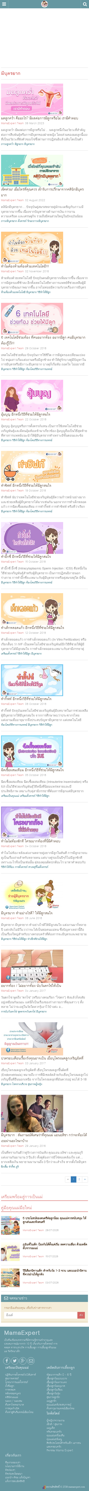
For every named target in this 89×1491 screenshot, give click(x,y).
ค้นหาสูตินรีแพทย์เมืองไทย (19, 1412)
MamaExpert (44, 4)
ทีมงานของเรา (12, 1462)
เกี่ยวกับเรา (13, 1455)
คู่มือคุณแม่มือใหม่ (16, 1207)
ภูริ (17, 1166)
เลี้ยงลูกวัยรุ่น (53, 1393)
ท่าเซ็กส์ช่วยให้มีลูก (37, 939)
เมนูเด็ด (51, 1428)
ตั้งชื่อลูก (9, 1386)
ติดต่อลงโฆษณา (13, 1474)
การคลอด (10, 1390)
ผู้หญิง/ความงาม (56, 1420)
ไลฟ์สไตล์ (53, 1413)
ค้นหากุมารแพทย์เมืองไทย (60, 1408)
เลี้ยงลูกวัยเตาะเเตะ (57, 1382)
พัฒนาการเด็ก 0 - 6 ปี (59, 1375)
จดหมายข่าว (17, 1298)
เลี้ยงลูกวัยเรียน (55, 1390)
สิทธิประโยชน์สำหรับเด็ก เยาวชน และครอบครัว (64, 1445)
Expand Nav (4, 4)
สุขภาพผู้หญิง (35, 1084)
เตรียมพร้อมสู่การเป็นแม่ (22, 1196)
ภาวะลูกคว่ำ (7, 144)
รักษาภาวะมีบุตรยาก (38, 221)
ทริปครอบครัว (54, 1432)
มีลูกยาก (19, 144)
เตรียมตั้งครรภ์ (9, 653)
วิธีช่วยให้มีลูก (19, 939)
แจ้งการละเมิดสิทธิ (15, 1481)
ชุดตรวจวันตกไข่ (26, 1011)
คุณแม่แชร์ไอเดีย (55, 1435)
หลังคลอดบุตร (12, 1393)
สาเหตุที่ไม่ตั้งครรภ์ (38, 867)
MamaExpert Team (12, 123)
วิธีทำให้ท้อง (7, 867)
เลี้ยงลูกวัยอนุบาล (56, 1386)
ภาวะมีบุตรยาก (9, 221)
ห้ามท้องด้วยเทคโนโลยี (13, 292)
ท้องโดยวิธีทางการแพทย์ (39, 369)
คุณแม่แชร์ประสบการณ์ (59, 1405)
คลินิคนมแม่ (11, 1397)
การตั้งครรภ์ (21, 867)
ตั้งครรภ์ (22, 221)
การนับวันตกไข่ (9, 1011)
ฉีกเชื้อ (4, 1166)
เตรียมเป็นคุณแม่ (10, 796)
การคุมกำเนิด (12, 1408)
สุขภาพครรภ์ (12, 1378)
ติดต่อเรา (10, 1470)
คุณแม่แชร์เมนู (54, 1439)
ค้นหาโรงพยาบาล (14, 1405)
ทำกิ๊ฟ (12, 1166)
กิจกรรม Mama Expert (60, 1450)
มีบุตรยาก (29, 144)
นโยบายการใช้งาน (14, 1466)
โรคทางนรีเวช (19, 1084)
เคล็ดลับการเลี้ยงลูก (61, 1367)
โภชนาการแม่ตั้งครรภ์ (16, 1382)
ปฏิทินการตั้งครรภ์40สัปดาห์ (20, 1375)
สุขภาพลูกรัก (53, 1397)
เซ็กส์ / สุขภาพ (54, 1424)
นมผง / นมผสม (13, 1401)
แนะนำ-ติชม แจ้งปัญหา (17, 1477)
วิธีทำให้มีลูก (44, 292)
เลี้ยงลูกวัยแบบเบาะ (57, 1378)
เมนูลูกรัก (51, 1401)
